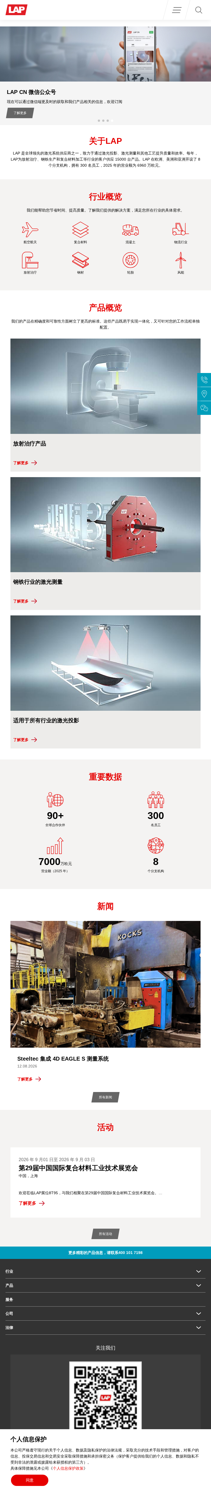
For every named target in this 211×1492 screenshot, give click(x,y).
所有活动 (105, 1234)
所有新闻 (105, 1097)
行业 (9, 1271)
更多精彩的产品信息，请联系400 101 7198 (105, 1252)
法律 (9, 1327)
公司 (9, 1313)
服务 (9, 1299)
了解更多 (80, 113)
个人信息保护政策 (68, 1468)
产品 (9, 1285)
